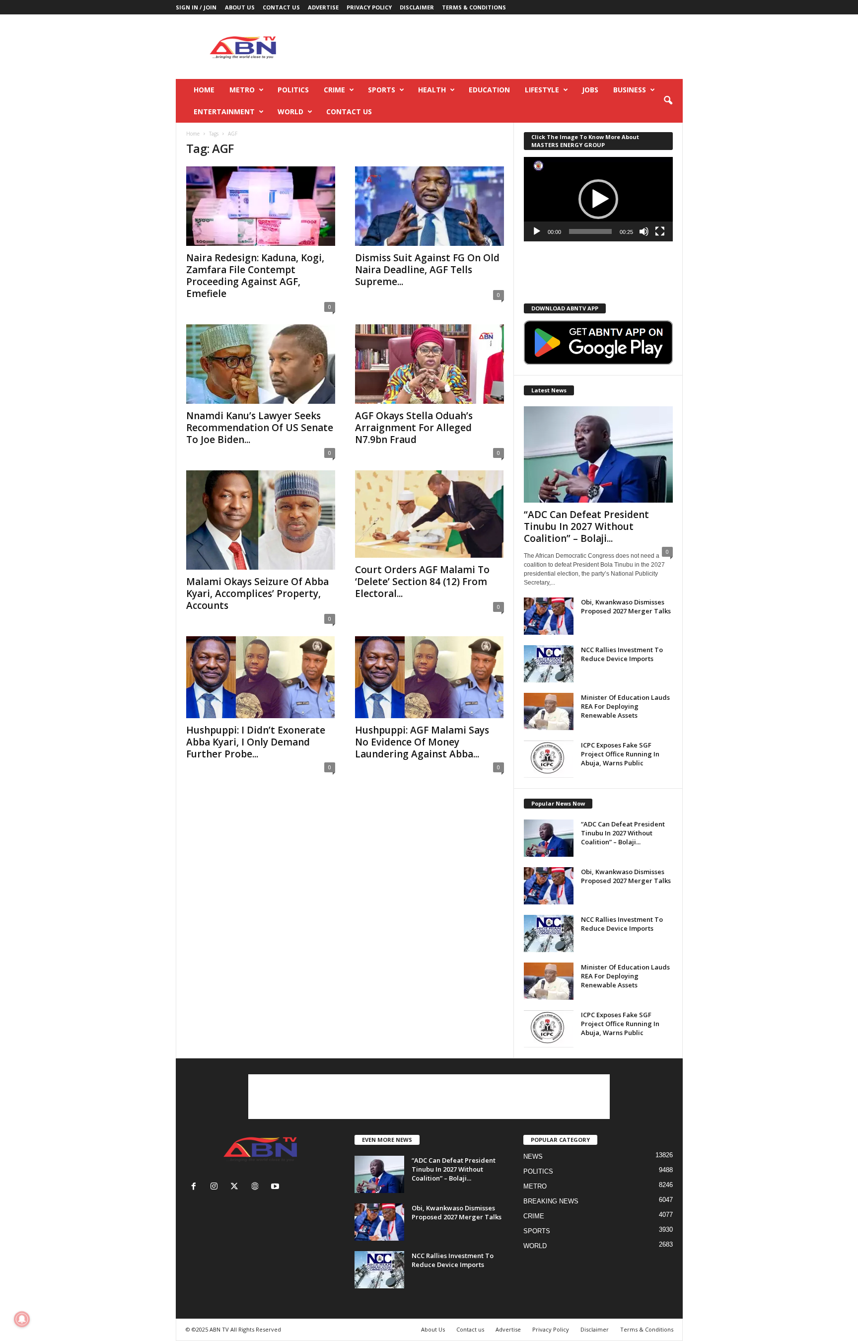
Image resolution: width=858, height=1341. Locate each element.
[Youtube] (276, 1187)
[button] (668, 101)
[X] (236, 1187)
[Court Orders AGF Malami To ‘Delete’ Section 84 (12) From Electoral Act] (429, 514)
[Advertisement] (502, 46)
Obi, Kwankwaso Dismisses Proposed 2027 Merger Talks (626, 606)
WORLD (290, 111)
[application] (598, 199)
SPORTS (381, 89)
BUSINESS (629, 89)
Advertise (323, 7)
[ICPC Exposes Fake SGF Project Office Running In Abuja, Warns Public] (548, 759)
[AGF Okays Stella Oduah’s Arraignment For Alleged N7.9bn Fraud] (429, 364)
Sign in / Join (196, 7)
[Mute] (644, 231)
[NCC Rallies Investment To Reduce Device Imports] (548, 663)
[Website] (257, 1187)
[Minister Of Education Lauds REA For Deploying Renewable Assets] (548, 711)
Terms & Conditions (474, 7)
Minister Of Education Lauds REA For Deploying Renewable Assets (625, 706)
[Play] (537, 231)
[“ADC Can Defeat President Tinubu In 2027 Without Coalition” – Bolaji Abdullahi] (598, 454)
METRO (242, 89)
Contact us (281, 7)
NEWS (533, 1156)
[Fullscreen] (660, 231)
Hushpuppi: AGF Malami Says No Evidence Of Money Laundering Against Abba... (422, 742)
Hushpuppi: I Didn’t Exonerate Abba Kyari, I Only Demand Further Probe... (255, 742)
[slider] (590, 231)
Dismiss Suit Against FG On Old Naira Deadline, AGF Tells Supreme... (427, 269)
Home (204, 89)
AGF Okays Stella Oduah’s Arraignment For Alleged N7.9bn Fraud (414, 427)
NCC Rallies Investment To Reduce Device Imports (622, 654)
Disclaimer (417, 7)
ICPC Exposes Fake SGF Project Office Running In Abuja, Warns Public (620, 754)
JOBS (590, 89)
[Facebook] (196, 1187)
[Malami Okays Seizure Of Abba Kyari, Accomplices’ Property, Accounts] (260, 520)
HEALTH (432, 89)
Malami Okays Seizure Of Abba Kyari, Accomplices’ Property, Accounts (257, 593)
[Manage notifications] (22, 1319)
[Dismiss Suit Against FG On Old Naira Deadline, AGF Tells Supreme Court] (429, 206)
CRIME (334, 89)
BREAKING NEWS (550, 1201)
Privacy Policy (369, 7)
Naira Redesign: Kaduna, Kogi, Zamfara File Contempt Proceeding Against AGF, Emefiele (255, 275)
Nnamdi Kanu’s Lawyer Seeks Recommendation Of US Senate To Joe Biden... (259, 427)
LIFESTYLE (542, 89)
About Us (240, 7)
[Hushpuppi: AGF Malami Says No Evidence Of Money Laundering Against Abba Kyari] (429, 677)
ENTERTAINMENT (224, 111)
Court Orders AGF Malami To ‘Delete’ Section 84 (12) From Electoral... (422, 581)
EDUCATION (489, 89)
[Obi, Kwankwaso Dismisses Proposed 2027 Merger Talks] (548, 616)
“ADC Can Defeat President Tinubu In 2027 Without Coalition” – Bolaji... (586, 526)
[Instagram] (216, 1187)
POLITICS (293, 89)
